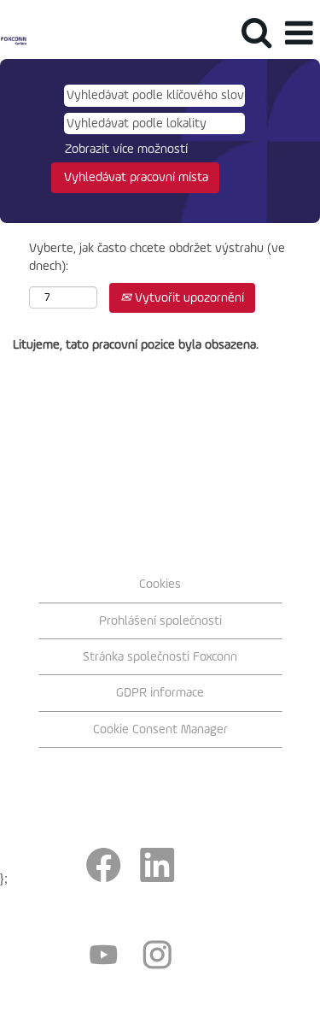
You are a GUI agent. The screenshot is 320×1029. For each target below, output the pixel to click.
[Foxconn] (13, 33)
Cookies (160, 584)
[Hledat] (256, 33)
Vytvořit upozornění (187, 297)
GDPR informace (160, 692)
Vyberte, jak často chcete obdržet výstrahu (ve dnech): (157, 257)
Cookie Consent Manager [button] (160, 729)
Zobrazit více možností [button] (126, 149)
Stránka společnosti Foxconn (160, 656)
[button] (298, 34)
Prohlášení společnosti (160, 620)
